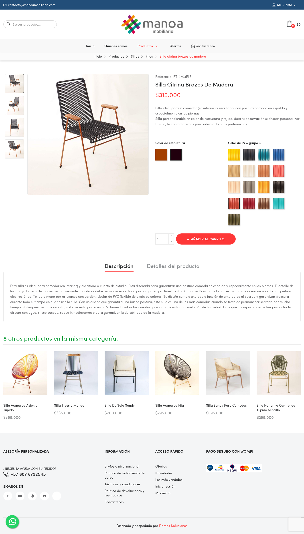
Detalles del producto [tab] (173, 266)
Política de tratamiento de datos (124, 475)
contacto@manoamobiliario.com (31, 4)
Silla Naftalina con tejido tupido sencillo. (276, 407)
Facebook (7, 496)
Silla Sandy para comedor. (226, 405)
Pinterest (32, 496)
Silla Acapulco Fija (169, 405)
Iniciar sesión (165, 486)
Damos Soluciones (173, 525)
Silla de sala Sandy (120, 405)
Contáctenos (114, 502)
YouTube (20, 496)
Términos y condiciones (122, 484)
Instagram (44, 496)
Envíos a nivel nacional (122, 466)
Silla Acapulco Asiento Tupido (20, 407)
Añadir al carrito (208, 238)
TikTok (56, 496)
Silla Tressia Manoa (69, 405)
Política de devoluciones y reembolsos (124, 492)
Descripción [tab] (119, 266)
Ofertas (161, 466)
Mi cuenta (162, 493)
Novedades (163, 473)
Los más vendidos (168, 479)
